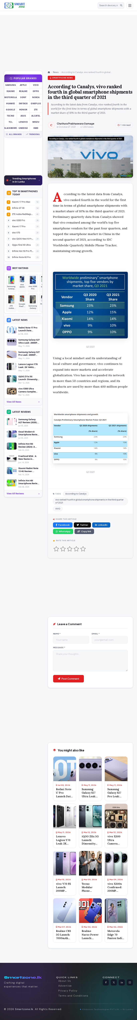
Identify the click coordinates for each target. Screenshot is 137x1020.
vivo (35, 85)
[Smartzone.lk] (49, 5)
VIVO (57, 508)
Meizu (35, 121)
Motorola (10, 97)
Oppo (36, 91)
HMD (35, 128)
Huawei (10, 103)
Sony (23, 97)
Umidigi (23, 128)
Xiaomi (11, 91)
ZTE (36, 109)
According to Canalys (76, 493)
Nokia (35, 97)
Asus (23, 115)
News (56, 72)
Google (10, 109)
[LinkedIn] (122, 982)
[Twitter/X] (114, 982)
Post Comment (70, 678)
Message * (59, 647)
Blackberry (10, 128)
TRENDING (34, 134)
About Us (64, 980)
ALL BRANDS (15, 134)
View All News (14, 401)
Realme (23, 91)
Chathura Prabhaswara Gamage (75, 123)
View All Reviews (15, 493)
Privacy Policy (68, 990)
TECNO (10, 115)
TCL (11, 121)
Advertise (65, 985)
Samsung (10, 85)
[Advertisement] (60, 38)
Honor (23, 109)
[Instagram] (130, 982)
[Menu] (130, 5)
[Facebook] (106, 982)
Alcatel (35, 115)
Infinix (23, 103)
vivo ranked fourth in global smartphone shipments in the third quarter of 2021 (89, 501)
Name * (57, 634)
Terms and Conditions (73, 995)
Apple (23, 85)
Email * (96, 634)
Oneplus (36, 103)
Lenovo (23, 121)
